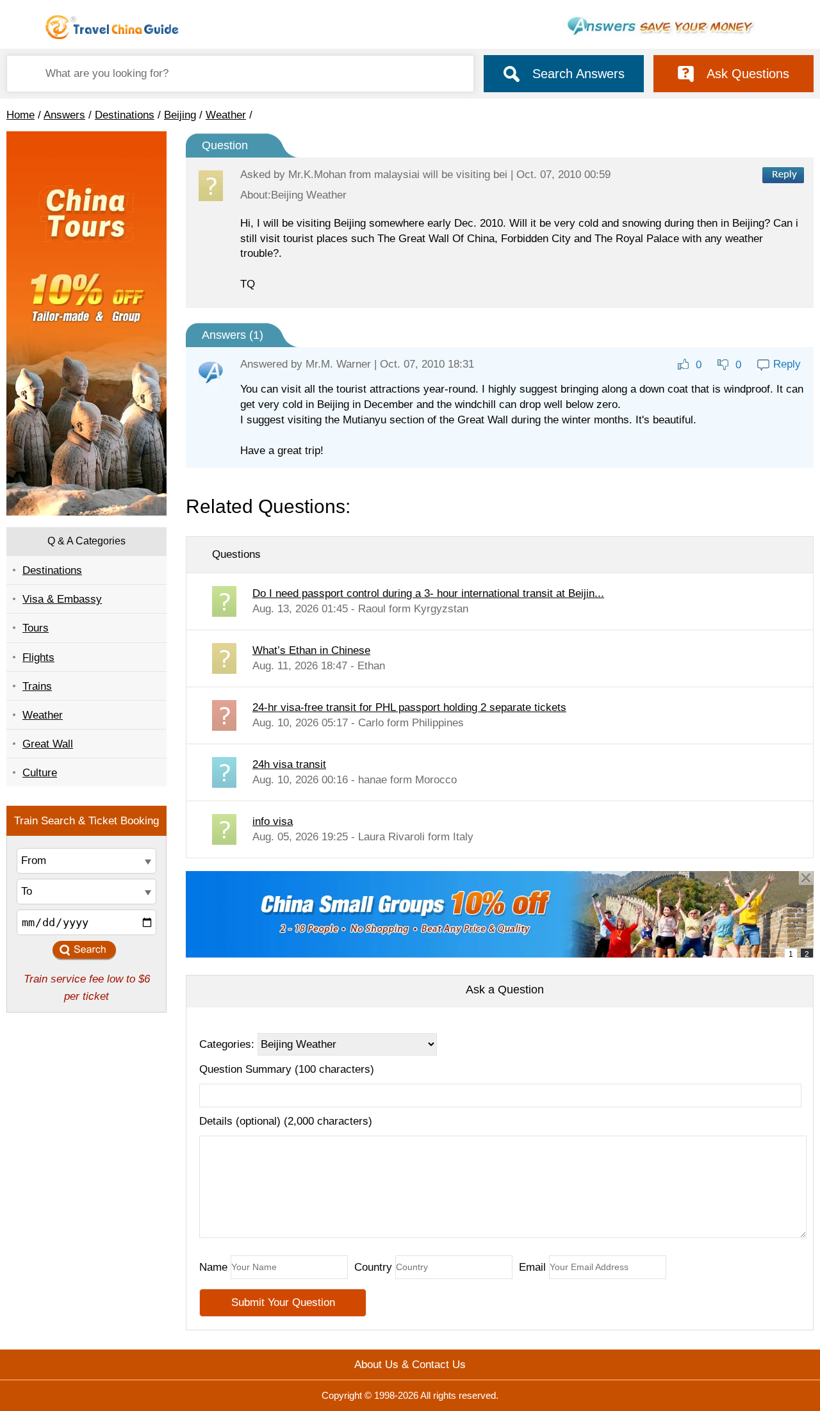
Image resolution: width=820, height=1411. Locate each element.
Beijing (180, 115)
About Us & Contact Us (410, 1364)
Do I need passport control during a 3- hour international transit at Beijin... (428, 593)
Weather (226, 115)
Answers (64, 115)
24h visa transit (289, 764)
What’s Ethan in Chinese (311, 650)
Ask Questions (748, 74)
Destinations (124, 115)
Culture (39, 773)
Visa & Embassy (62, 599)
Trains (37, 686)
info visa (272, 821)
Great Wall (47, 744)
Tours (35, 628)
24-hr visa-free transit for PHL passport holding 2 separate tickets (409, 707)
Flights (38, 657)
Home (20, 115)
